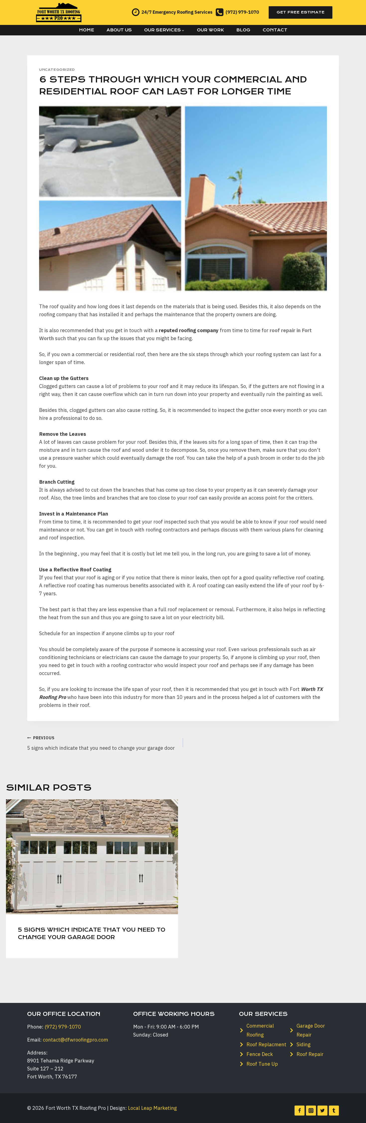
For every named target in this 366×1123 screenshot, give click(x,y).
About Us (119, 30)
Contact (275, 30)
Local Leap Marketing (152, 1108)
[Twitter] (322, 1111)
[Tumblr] (334, 1111)
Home (86, 30)
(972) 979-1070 (63, 1026)
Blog (243, 30)
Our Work (210, 30)
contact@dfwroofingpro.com (75, 1039)
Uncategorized (57, 70)
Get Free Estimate (300, 12)
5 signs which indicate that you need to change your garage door (101, 743)
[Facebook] (300, 1111)
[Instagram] (311, 1111)
